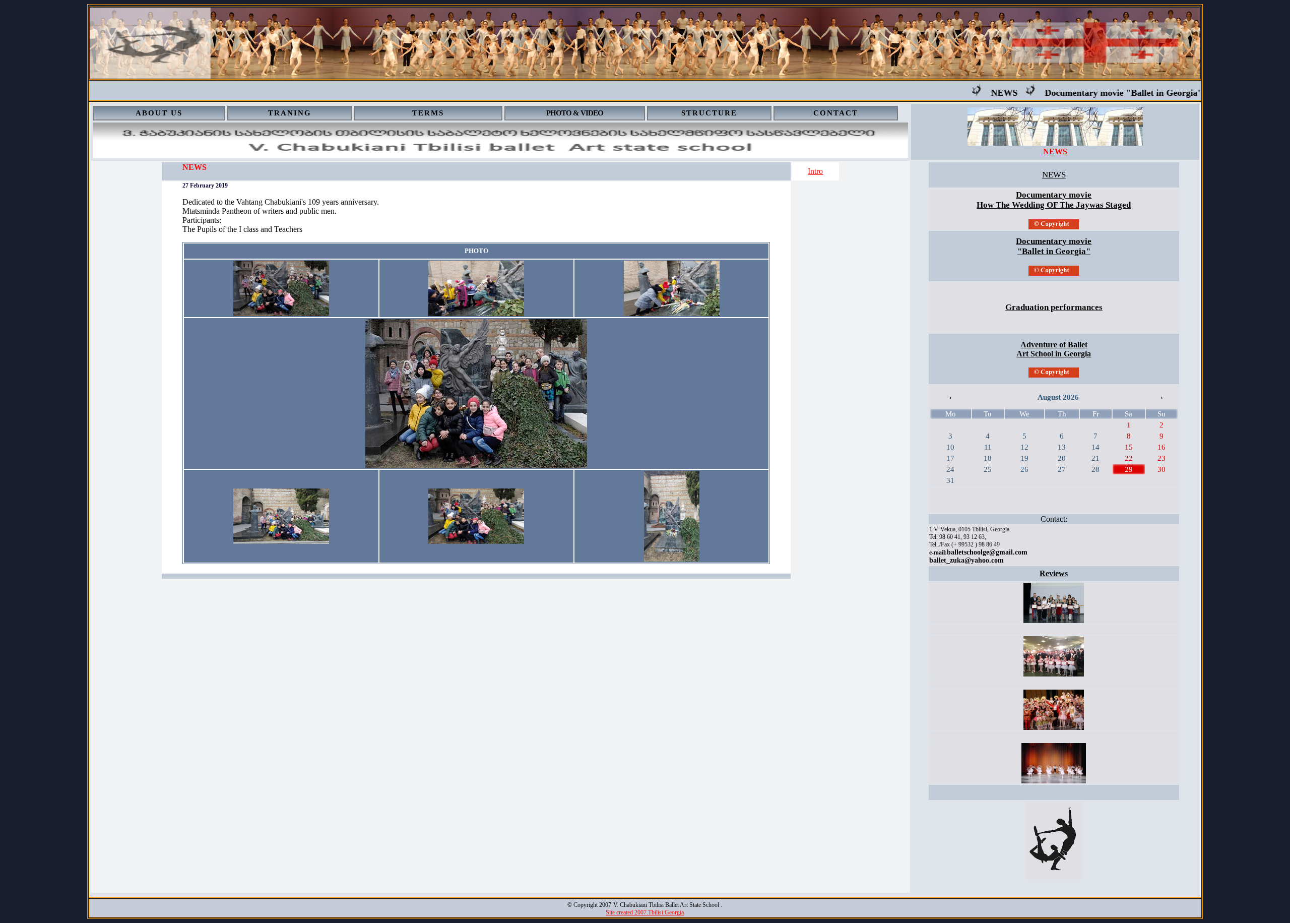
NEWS (981, 93)
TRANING (289, 113)
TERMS (428, 113)
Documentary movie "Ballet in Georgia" (1100, 93)
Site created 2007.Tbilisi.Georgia (645, 912)
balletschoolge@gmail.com (987, 552)
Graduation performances (1054, 307)
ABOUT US (159, 113)
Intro (815, 171)
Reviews (1054, 573)
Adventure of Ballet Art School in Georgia (1053, 349)
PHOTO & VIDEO (574, 113)
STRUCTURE (709, 113)
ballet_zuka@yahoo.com (966, 560)
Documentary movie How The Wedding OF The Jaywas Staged (1054, 200)
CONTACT (835, 113)
